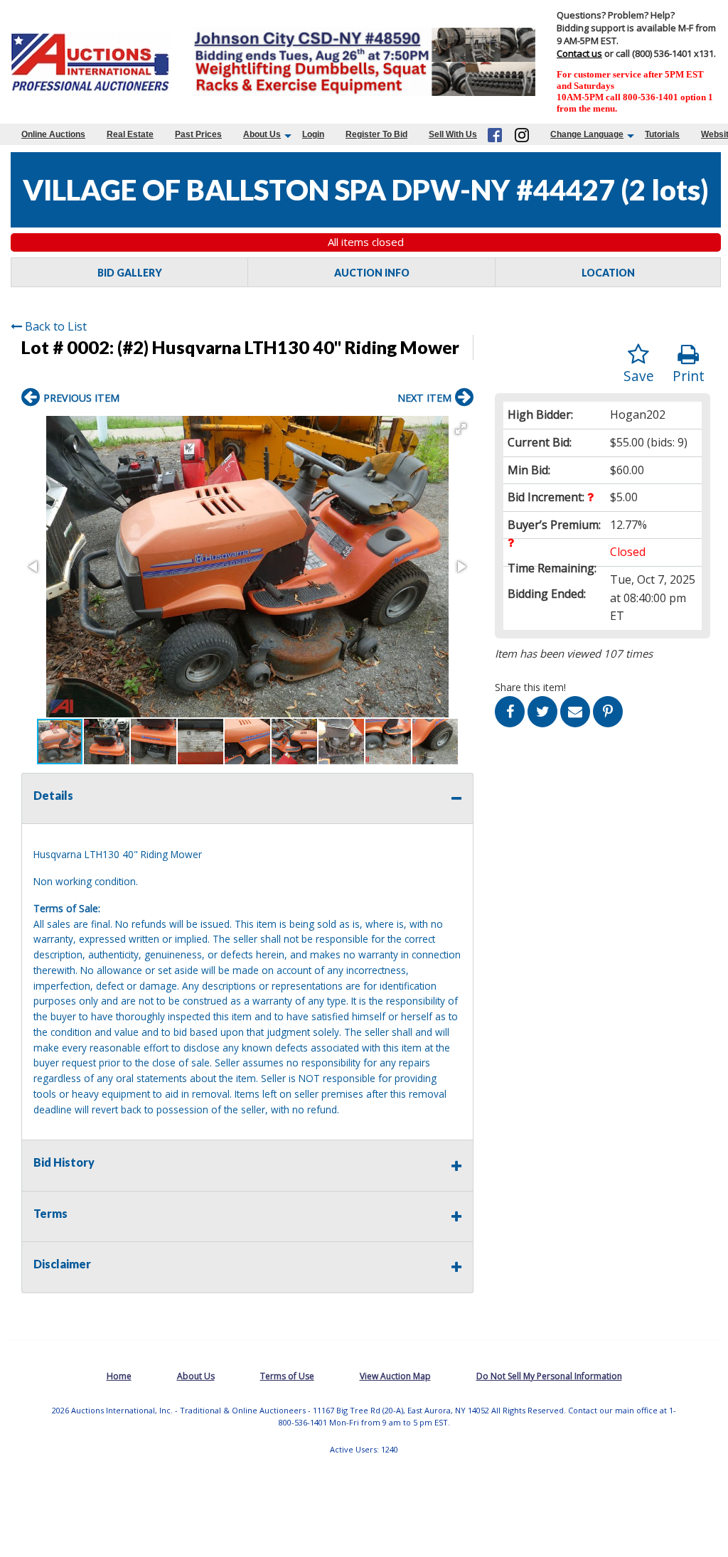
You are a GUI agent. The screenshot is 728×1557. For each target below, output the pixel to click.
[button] (460, 428)
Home (119, 1376)
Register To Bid (376, 134)
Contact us (579, 53)
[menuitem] (53, 134)
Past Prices (198, 134)
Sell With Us (453, 134)
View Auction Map (395, 1376)
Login (313, 134)
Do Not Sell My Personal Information (549, 1376)
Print (689, 375)
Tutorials (662, 134)
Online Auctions (53, 134)
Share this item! (530, 687)
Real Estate (130, 134)
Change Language (586, 134)
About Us (262, 134)
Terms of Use (287, 1376)
